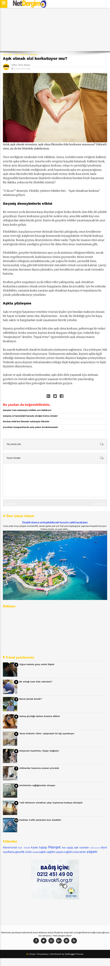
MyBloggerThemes (74, 954)
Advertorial (10, 847)
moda (35, 852)
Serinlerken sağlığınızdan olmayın (37, 785)
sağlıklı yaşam (55, 851)
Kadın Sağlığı (39, 847)
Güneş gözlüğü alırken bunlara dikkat (39, 716)
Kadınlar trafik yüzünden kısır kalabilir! (40, 820)
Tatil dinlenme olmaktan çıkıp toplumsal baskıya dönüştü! (50, 802)
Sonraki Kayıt (99, 504)
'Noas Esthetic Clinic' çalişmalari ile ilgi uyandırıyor (46, 733)
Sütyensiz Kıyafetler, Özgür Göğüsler (39, 751)
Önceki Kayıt (10, 504)
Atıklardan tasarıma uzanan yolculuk (39, 768)
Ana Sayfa (8, 55)
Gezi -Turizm (24, 847)
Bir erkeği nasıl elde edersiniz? (35, 681)
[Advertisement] (55, 30)
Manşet (34, 55)
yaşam (92, 851)
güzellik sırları (23, 851)
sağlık (42, 851)
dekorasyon (95, 848)
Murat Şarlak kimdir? (30, 699)
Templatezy (42, 954)
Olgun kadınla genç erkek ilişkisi (36, 664)
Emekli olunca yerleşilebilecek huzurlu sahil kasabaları (55, 522)
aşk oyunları (21, 55)
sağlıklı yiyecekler (75, 851)
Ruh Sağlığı (67, 847)
